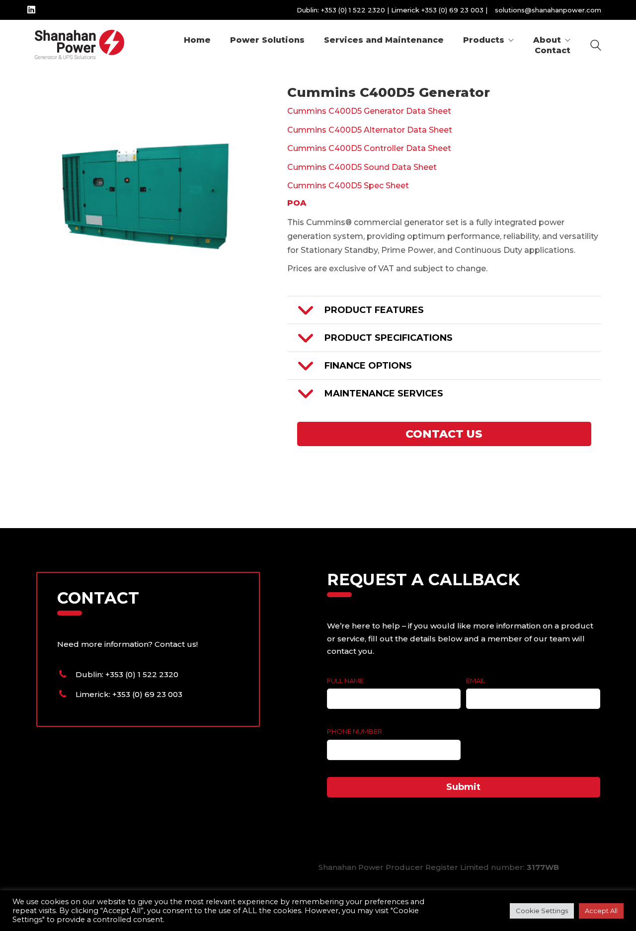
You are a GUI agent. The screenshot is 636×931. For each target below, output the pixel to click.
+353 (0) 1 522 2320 (353, 10)
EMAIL (475, 681)
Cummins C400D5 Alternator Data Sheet (369, 130)
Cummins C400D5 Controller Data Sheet (369, 148)
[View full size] (48, 101)
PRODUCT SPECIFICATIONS (388, 337)
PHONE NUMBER (354, 731)
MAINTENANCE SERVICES (383, 393)
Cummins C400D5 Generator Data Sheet (369, 111)
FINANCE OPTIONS (368, 365)
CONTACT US (443, 434)
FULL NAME (345, 681)
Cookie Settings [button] (542, 911)
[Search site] (595, 46)
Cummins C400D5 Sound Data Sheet (362, 167)
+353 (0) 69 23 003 (452, 10)
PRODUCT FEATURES (374, 310)
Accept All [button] (601, 911)
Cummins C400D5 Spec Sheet (348, 185)
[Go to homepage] (79, 45)
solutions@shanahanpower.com (548, 10)
